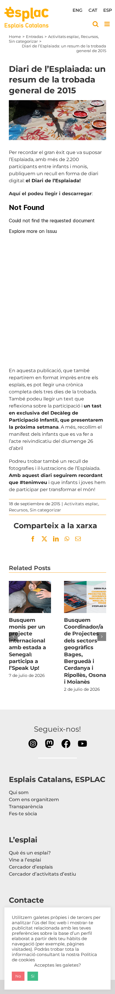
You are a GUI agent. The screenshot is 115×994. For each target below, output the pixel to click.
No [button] (18, 976)
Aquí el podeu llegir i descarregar (50, 193)
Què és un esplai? (30, 853)
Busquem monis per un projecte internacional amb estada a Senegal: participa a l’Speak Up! (30, 597)
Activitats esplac (81, 503)
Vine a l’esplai (25, 860)
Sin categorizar (45, 510)
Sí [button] (32, 976)
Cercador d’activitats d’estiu (42, 874)
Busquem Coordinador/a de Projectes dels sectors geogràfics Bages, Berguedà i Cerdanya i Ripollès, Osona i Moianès (85, 597)
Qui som (19, 792)
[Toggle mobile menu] (107, 24)
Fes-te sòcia (23, 813)
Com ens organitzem (34, 799)
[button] (13, 636)
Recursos (18, 510)
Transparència (26, 806)
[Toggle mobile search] (95, 24)
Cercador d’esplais (31, 867)
